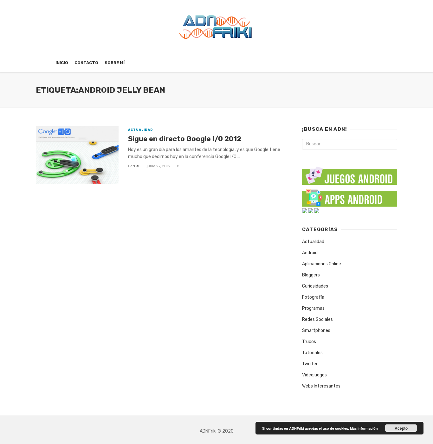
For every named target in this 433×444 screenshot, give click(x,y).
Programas (313, 308)
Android (310, 252)
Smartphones (316, 330)
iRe (137, 166)
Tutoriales (312, 352)
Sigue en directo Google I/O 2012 (184, 139)
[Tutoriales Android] (310, 210)
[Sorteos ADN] (316, 210)
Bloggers (311, 275)
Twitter (310, 364)
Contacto (86, 62)
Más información (364, 428)
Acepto (401, 428)
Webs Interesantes (321, 386)
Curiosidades (315, 286)
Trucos (309, 341)
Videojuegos (314, 375)
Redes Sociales (317, 319)
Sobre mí (115, 62)
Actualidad (140, 130)
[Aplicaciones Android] (349, 196)
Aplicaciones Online (321, 264)
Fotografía (313, 297)
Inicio (61, 62)
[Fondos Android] (304, 210)
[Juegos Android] (349, 173)
